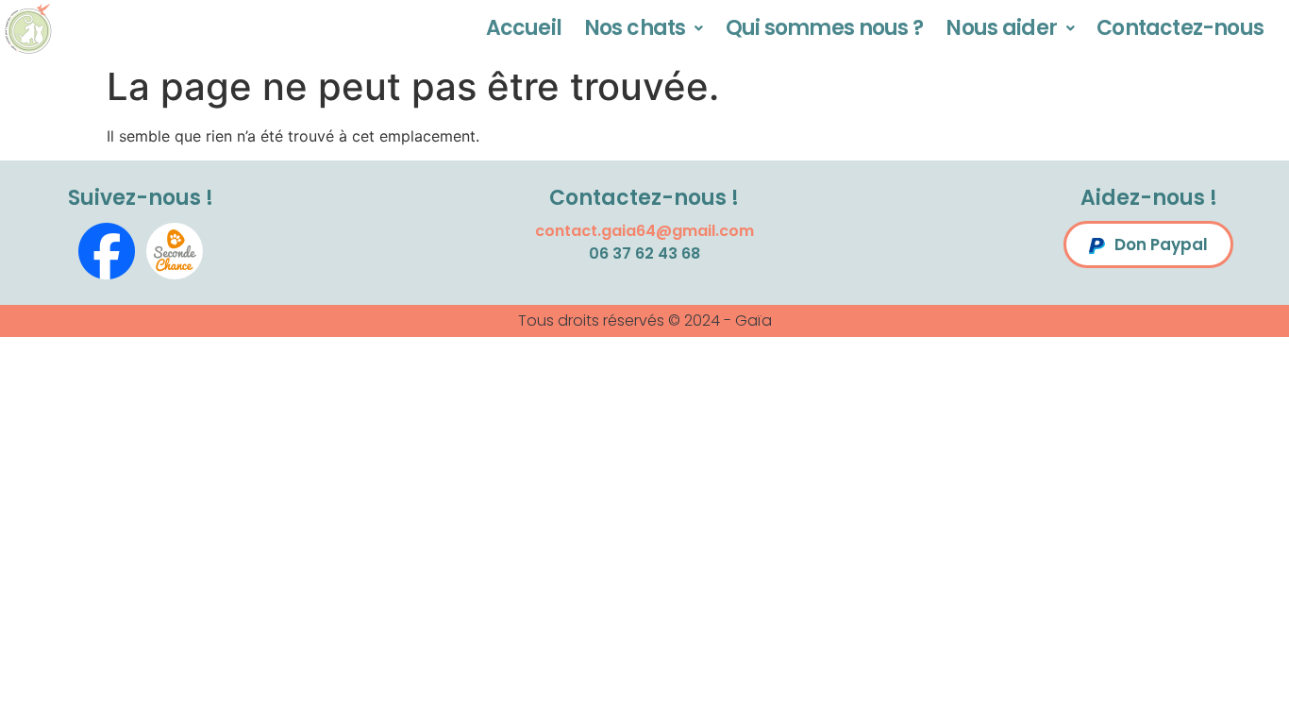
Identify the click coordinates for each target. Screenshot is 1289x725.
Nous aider (1001, 27)
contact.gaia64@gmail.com (644, 231)
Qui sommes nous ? (825, 27)
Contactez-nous (1180, 27)
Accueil (523, 27)
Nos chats (634, 27)
